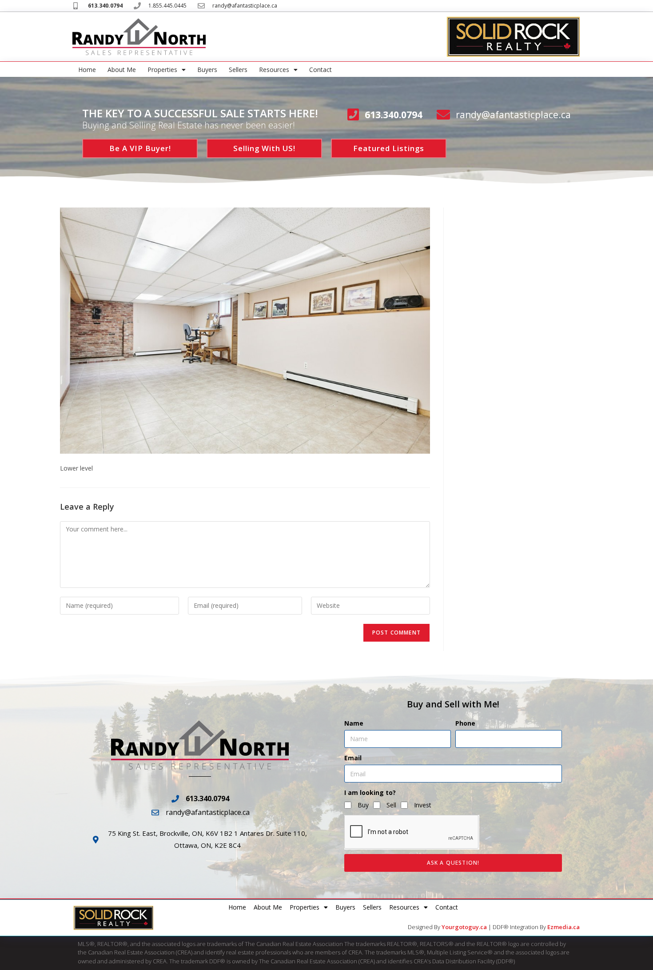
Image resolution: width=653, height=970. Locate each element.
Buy (363, 805)
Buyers (207, 69)
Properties (162, 69)
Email (353, 758)
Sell (391, 805)
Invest (422, 805)
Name (353, 723)
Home (87, 69)
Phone (465, 723)
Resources (274, 69)
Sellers (238, 69)
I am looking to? (370, 792)
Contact (320, 69)
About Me (122, 69)
